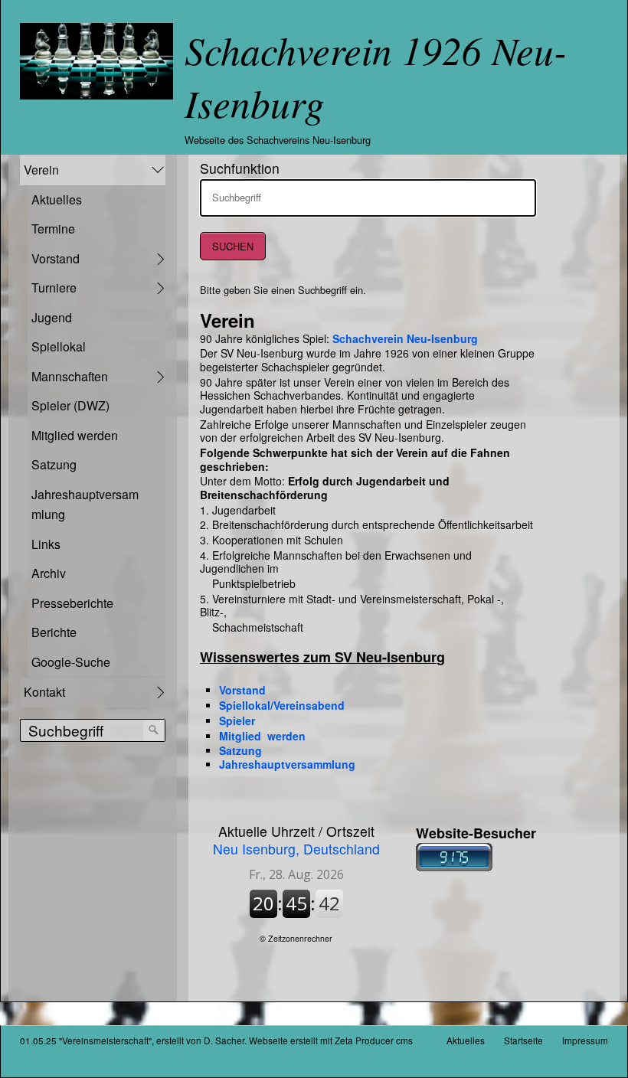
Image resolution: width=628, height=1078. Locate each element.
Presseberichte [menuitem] (72, 603)
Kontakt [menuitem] (44, 692)
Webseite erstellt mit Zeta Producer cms (331, 1040)
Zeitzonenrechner (300, 938)
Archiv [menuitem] (48, 573)
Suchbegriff (231, 191)
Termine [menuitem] (53, 228)
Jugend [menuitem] (51, 317)
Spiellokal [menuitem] (58, 346)
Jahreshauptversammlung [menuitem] (85, 504)
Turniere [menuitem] (54, 287)
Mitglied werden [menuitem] (74, 435)
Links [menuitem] (46, 544)
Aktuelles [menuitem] (56, 199)
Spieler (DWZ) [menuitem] (70, 405)
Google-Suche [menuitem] (70, 662)
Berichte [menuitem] (54, 632)
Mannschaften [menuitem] (69, 376)
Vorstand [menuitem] (55, 258)
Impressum (585, 1040)
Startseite (523, 1040)
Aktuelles (465, 1040)
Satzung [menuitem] (54, 464)
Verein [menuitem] (41, 169)
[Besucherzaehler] (454, 867)
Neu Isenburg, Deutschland (296, 840)
